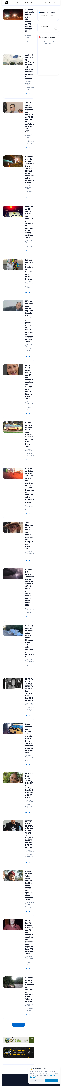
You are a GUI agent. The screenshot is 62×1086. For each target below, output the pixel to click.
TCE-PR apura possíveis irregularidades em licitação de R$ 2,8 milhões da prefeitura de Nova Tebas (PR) (29, 117)
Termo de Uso (43, 2)
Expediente (20, 2)
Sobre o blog (52, 2)
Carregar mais (19, 1024)
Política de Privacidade (31, 2)
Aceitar (51, 1080)
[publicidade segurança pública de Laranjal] (18, 1052)
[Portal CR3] (7, 3)
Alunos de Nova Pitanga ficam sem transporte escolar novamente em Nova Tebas (29, 434)
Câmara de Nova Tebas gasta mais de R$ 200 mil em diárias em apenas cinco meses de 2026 (29, 885)
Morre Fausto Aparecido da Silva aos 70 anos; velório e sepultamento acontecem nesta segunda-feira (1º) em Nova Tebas (29, 937)
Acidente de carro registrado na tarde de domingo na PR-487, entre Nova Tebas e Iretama (29, 989)
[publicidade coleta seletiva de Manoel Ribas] (18, 1040)
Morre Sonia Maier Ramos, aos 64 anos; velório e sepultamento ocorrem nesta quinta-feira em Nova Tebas (29, 382)
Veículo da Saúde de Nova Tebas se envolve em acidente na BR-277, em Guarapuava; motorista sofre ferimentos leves (29, 485)
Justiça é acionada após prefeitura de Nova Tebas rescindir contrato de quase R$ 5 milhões (29, 67)
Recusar (37, 1080)
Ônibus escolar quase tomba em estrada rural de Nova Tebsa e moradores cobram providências (29, 738)
